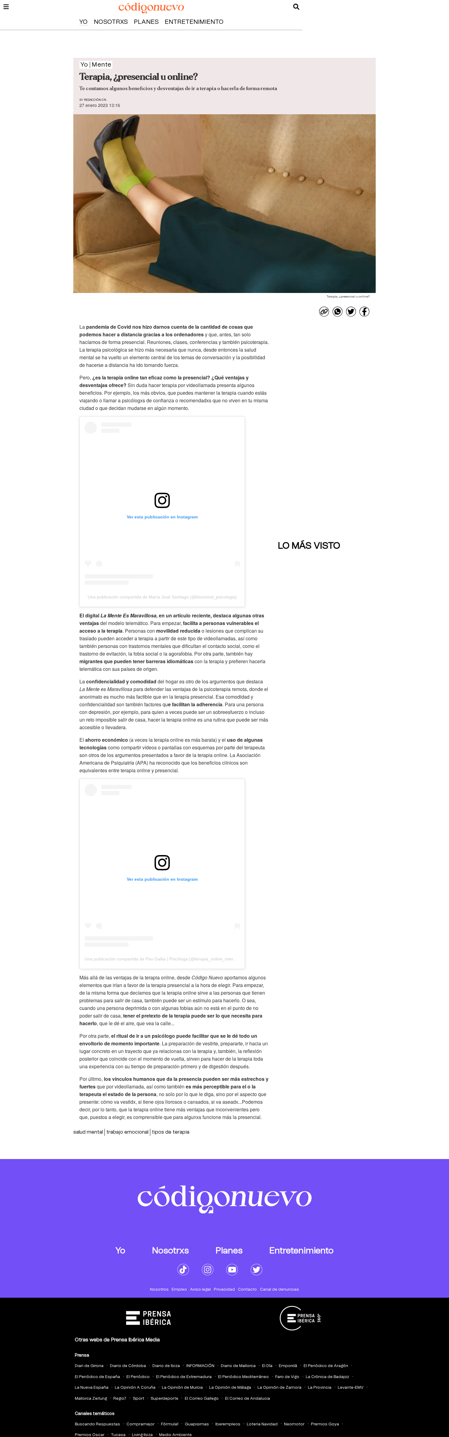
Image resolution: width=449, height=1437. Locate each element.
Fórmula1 (169, 1424)
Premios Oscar (89, 1435)
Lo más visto (309, 545)
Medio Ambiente (175, 1435)
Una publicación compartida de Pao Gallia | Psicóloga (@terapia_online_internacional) (168, 958)
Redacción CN (95, 99)
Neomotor (294, 1424)
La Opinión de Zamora (279, 1388)
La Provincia (319, 1388)
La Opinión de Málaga (230, 1388)
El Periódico (138, 1377)
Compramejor (140, 1424)
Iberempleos (227, 1424)
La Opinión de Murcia (182, 1388)
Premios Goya (325, 1424)
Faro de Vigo (287, 1377)
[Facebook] (364, 311)
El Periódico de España (97, 1377)
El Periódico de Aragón (326, 1366)
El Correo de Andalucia (247, 1399)
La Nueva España (91, 1388)
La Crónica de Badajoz (327, 1377)
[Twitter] (351, 311)
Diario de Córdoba (128, 1366)
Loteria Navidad (262, 1424)
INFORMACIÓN (200, 1366)
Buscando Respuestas (97, 1424)
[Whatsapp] (337, 311)
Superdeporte (164, 1399)
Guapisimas (197, 1424)
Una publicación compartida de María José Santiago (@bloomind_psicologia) (162, 596)
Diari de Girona (89, 1366)
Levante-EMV (350, 1388)
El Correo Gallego (202, 1399)
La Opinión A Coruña (135, 1388)
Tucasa (118, 1435)
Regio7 (119, 1399)
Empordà (288, 1366)
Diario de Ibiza (166, 1366)
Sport (138, 1399)
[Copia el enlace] (324, 311)
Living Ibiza (142, 1435)
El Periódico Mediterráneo (243, 1377)
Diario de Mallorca (238, 1366)
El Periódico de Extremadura (184, 1377)
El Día (267, 1366)
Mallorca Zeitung (91, 1399)
